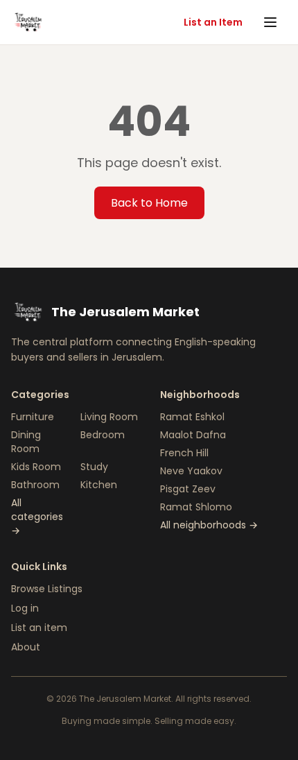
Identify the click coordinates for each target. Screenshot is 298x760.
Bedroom (102, 435)
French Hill (184, 453)
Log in (25, 608)
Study (94, 467)
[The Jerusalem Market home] (27, 22)
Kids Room (36, 467)
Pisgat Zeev (188, 489)
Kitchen (98, 485)
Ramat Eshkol (192, 417)
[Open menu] (271, 22)
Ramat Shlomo (196, 507)
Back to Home (149, 203)
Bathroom (35, 485)
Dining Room (26, 442)
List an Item (213, 22)
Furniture (32, 417)
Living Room (109, 417)
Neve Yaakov (191, 471)
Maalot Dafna (193, 435)
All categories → (37, 516)
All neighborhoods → (209, 525)
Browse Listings (46, 589)
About (25, 647)
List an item (39, 627)
